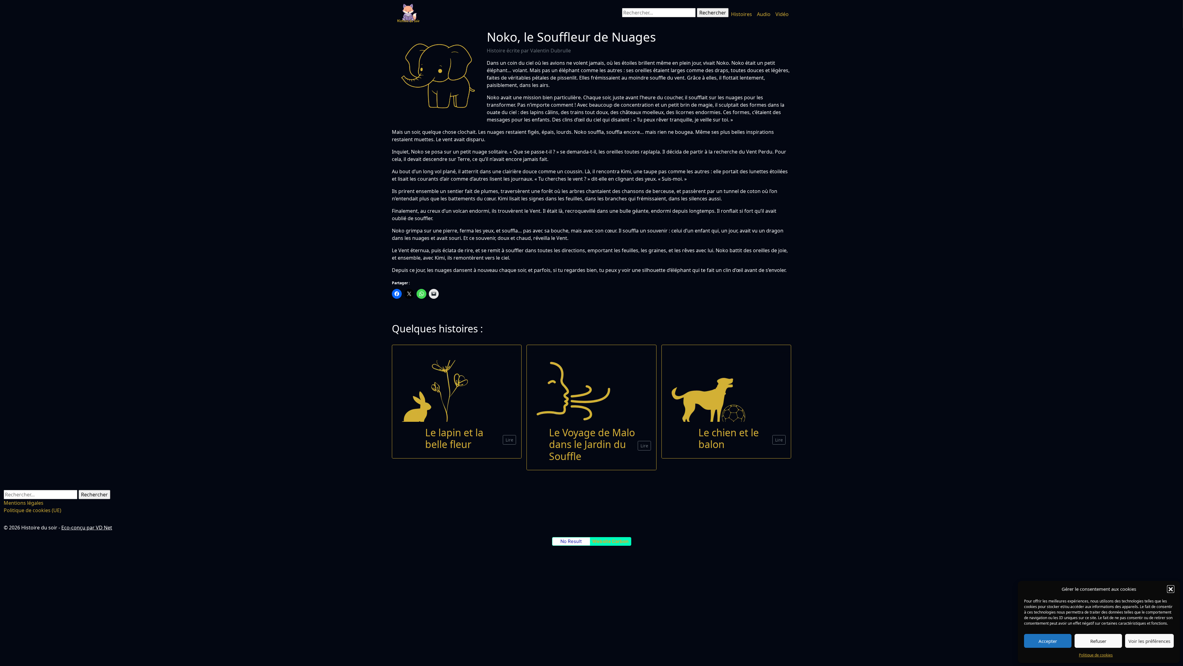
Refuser (1098, 641)
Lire (509, 440)
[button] (1171, 589)
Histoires (741, 14)
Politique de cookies (1096, 655)
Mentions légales (23, 503)
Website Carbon (610, 541)
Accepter (1048, 641)
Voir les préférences (1149, 641)
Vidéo (782, 14)
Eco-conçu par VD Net (86, 527)
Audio (763, 14)
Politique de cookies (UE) (32, 510)
